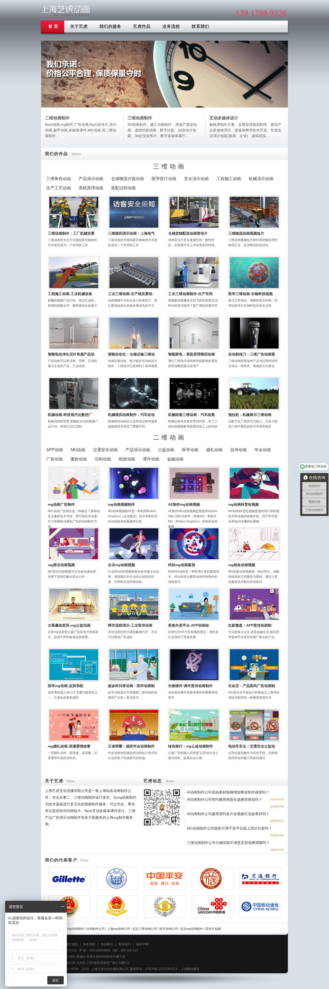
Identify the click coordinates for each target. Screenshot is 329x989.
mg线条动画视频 (241, 565)
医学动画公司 (168, 929)
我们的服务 (110, 26)
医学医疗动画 (164, 178)
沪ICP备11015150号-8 (161, 969)
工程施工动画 (228, 178)
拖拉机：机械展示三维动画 (249, 415)
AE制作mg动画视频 (184, 504)
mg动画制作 (75, 929)
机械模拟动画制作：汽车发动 (131, 415)
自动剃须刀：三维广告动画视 (251, 354)
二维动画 (169, 437)
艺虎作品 (142, 26)
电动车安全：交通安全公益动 (251, 746)
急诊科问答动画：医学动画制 (131, 686)
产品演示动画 (91, 178)
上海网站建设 (190, 969)
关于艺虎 (79, 26)
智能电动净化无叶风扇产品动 (71, 354)
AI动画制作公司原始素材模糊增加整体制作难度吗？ (228, 792)
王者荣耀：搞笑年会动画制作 (131, 746)
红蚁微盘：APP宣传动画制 (249, 625)
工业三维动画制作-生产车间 (190, 294)
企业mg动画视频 (121, 565)
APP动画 (54, 450)
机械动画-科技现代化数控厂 (70, 415)
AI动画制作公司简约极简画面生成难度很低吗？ (224, 799)
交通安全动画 (105, 450)
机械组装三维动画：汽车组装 (191, 415)
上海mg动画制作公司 (65, 11)
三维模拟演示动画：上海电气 (131, 233)
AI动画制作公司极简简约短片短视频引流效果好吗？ (228, 814)
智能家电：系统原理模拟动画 (191, 354)
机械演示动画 (261, 178)
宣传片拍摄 (213, 929)
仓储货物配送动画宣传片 (188, 233)
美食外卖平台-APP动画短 (188, 625)
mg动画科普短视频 (243, 504)
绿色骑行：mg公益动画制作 (190, 746)
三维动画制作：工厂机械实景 (71, 233)
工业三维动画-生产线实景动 (130, 294)
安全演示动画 (196, 178)
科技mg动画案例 (181, 565)
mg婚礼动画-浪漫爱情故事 (69, 746)
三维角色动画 (58, 178)
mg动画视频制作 (121, 504)
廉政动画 (78, 459)
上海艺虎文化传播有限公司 (110, 969)
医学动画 (190, 450)
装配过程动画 (123, 188)
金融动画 (175, 459)
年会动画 (262, 450)
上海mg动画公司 (118, 929)
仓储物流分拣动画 (127, 178)
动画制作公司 (95, 929)
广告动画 (54, 459)
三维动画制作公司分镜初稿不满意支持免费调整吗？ (228, 843)
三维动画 (169, 166)
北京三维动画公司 (144, 929)
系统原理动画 (91, 188)
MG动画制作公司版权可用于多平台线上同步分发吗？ (229, 828)
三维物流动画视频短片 (246, 233)
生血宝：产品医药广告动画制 (251, 686)
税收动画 (127, 459)
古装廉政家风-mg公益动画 (69, 625)
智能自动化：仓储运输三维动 (131, 354)
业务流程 (171, 26)
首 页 (53, 26)
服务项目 (71, 944)
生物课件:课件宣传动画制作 (190, 686)
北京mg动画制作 (191, 929)
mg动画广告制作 (61, 504)
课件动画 (151, 459)
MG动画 (78, 450)
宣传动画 (238, 450)
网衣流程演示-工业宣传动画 (130, 625)
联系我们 (200, 26)
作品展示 (107, 944)
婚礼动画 (214, 450)
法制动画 (103, 459)
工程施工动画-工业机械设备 (70, 294)
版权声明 (142, 944)
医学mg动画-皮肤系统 (65, 686)
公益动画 (166, 450)
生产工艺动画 (58, 188)
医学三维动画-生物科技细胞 (250, 294)
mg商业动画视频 (61, 565)
